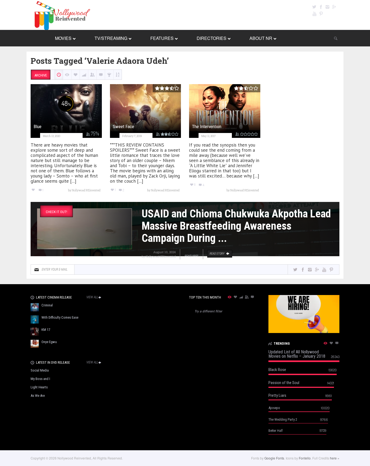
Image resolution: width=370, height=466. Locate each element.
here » (334, 458)
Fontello (305, 458)
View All (92, 297)
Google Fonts (274, 458)
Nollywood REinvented (161, 256)
